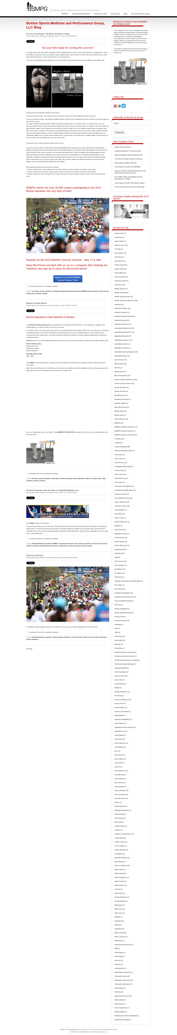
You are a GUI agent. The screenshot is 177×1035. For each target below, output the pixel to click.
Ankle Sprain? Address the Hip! (125, 163)
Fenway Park (120, 617)
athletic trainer (121, 289)
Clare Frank (120, 474)
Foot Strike (119, 648)
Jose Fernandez (121, 794)
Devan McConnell (122, 545)
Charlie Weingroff (122, 447)
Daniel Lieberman (122, 522)
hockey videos (121, 707)
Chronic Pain (120, 470)
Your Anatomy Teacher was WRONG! (127, 167)
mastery (118, 889)
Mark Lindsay (120, 873)
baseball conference (123, 324)
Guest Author (120, 684)
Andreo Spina (121, 269)
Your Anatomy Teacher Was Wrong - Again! (130, 183)
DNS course (120, 561)
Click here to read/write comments (47, 286)
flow (117, 628)
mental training (121, 901)
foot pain (95, 543)
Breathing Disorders (123, 399)
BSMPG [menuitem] (65, 14)
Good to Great (121, 676)
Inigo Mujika (120, 715)
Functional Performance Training (127, 660)
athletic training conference (61, 637)
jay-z (117, 751)
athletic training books (124, 297)
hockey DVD (120, 703)
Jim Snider (119, 763)
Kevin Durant (120, 814)
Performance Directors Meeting (127, 1016)
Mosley (118, 925)
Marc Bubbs (120, 862)
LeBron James (121, 842)
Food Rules (120, 636)
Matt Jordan (120, 893)
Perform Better (121, 1012)
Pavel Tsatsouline (122, 1008)
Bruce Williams (121, 419)
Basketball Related (38, 543)
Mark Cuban (120, 870)
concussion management (125, 486)
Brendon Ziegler (121, 403)
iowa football (120, 735)
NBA (117, 948)
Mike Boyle (120, 905)
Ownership (120, 988)
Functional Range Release (125, 664)
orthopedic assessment (124, 980)
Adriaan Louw (121, 245)
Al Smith (119, 249)
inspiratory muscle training (125, 727)
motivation (119, 929)
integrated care (121, 731)
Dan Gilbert (120, 514)
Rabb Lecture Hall (32, 346)
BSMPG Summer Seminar (90, 291)
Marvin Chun (121, 885)
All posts (29, 649)
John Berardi (120, 775)
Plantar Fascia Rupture (123, 147)
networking (120, 956)
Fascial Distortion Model (124, 601)
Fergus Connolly (122, 620)
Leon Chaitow (121, 846)
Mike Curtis (120, 909)
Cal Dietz (119, 439)
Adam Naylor (120, 241)
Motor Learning (121, 937)
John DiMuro (120, 779)
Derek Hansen (121, 538)
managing (120, 854)
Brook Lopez (120, 415)
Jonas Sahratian (121, 790)
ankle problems (121, 277)
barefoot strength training (69, 478)
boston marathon (46, 291)
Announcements (121, 281)
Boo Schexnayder (122, 375)
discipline (120, 553)
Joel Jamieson (121, 771)
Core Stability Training (124, 498)
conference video (122, 494)
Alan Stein (119, 257)
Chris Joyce (120, 459)
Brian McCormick (122, 407)
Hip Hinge (119, 696)
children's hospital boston (125, 451)
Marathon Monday (75, 291)
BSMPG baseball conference (126, 427)
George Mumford (122, 668)
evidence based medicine (125, 597)
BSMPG (55, 543)
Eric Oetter (119, 585)
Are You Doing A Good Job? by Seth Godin (129, 187)
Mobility (118, 917)
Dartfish (118, 526)
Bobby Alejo (120, 372)
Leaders (119, 830)
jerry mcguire (120, 759)
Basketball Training (122, 348)
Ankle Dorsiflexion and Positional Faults (129, 155)
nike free (119, 960)
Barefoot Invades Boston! (36, 303)
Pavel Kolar (120, 1004)
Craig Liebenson (122, 502)
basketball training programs (41, 637)
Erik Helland (120, 589)
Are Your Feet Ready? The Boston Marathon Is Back (47, 34)
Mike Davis (120, 913)
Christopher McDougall (60, 291)
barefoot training (41, 293)
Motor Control (120, 933)
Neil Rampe (120, 952)
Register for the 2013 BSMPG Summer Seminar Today (68, 278)
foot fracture (103, 543)
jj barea (118, 767)
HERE (32, 362)
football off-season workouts (126, 652)
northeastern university (124, 972)
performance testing (123, 1020)
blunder (118, 368)
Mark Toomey (120, 881)
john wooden (120, 787)
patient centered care (123, 996)
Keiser (118, 802)
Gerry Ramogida (122, 672)
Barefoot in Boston (85, 478)
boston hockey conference (97, 637)
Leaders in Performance (124, 834)
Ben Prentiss (121, 360)
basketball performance (124, 332)
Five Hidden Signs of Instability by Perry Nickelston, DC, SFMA (128, 178)
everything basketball (124, 593)
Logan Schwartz (121, 850)
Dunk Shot (119, 577)
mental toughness (122, 897)
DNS (117, 557)
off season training (122, 976)
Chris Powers (104, 291)
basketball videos (122, 356)
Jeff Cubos (120, 755)
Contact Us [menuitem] (115, 14)
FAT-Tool (119, 605)
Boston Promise (121, 391)
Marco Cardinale (122, 865)
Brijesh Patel (121, 411)
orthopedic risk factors (123, 984)
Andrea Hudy (121, 265)
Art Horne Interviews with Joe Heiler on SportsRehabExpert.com (52, 490)
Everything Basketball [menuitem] (81, 14)
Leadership (120, 838)
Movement (119, 941)
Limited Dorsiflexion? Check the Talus (128, 151)
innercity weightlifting (123, 719)
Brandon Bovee (121, 395)
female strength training (124, 613)
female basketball (122, 609)
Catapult (119, 443)
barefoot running (74, 546)
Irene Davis (55, 478)
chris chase (120, 455)
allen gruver (120, 261)
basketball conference (124, 328)
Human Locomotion (123, 711)
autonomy (119, 304)
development (121, 549)
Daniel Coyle (120, 518)
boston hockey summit (80, 637)
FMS (117, 632)
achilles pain (30, 293)
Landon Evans (121, 826)
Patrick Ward (120, 1000)
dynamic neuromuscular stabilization (129, 581)
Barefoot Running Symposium (39, 325)
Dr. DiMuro (119, 573)
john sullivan (120, 783)
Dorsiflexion (120, 569)
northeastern (120, 968)
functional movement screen (68, 543)
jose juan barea (121, 798)
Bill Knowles (120, 364)
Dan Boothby (121, 510)
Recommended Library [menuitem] (140, 14)
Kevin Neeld (120, 818)
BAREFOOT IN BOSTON (66, 432)
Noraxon (119, 964)
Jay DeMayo (120, 747)
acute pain (35, 291)
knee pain (119, 822)
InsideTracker (120, 723)
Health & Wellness (122, 692)
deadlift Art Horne (122, 534)
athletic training (122, 293)
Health (118, 688)
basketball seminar (122, 344)
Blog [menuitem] (125, 14)
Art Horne (35, 478)
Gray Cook (119, 680)
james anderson (121, 743)
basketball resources (123, 340)
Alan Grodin (120, 253)
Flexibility (119, 625)
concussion (120, 482)
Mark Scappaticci (122, 877)
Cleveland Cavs (121, 478)
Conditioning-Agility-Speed (125, 490)
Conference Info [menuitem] (100, 14)
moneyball (119, 921)
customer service (122, 506)
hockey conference (123, 700)
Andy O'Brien (120, 273)
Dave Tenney (120, 530)
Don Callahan (121, 565)
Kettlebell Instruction (123, 810)
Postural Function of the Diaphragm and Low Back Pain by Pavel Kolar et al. (130, 172)
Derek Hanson (121, 542)
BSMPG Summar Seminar (125, 431)
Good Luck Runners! (34, 555)
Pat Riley (119, 992)
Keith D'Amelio (121, 806)
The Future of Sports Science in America (129, 159)
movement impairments (124, 945)
